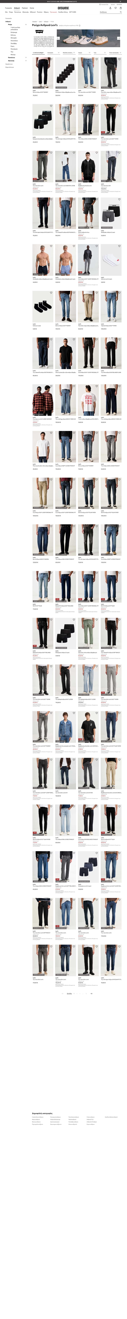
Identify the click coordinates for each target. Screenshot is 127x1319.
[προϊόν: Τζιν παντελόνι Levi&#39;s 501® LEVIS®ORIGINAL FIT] (42, 773)
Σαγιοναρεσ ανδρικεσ (55, 1124)
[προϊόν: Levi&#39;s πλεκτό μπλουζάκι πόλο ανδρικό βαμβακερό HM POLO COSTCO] (65, 353)
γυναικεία (8, 8)
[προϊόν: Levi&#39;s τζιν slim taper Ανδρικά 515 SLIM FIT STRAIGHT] (65, 120)
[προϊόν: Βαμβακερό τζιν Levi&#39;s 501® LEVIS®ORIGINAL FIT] (111, 867)
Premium (39, 12)
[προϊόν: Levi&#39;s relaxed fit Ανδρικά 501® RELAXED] (65, 587)
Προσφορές (53, 12)
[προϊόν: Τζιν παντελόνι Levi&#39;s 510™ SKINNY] (42, 727)
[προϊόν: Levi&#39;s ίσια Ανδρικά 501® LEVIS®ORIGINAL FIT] (88, 260)
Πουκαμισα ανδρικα (55, 1117)
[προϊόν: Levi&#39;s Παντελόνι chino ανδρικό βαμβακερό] (88, 633)
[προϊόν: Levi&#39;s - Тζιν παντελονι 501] (111, 166)
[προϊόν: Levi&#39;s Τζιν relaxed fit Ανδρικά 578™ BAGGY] (111, 633)
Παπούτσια (17, 12)
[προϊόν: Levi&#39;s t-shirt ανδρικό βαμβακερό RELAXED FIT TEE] (88, 400)
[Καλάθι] (121, 8)
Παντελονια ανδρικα (74, 1117)
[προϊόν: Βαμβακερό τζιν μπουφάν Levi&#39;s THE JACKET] (65, 727)
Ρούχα (11, 12)
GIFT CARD (72, 12)
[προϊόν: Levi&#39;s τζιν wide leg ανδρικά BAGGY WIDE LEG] (65, 400)
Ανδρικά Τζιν (90, 1119)
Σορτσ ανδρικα (90, 1124)
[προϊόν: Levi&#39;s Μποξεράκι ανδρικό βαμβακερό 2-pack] (42, 260)
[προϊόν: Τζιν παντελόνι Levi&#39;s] (42, 166)
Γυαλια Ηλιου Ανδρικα (37, 1117)
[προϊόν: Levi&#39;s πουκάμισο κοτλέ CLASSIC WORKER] (42, 400)
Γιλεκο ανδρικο (90, 1117)
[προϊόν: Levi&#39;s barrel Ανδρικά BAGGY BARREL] (42, 540)
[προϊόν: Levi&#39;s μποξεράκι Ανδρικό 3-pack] (65, 633)
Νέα (6, 12)
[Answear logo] (63, 8)
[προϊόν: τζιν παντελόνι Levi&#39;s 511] (65, 773)
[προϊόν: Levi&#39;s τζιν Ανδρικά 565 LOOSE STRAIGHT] (88, 120)
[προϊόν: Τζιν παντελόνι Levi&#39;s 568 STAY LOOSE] (65, 166)
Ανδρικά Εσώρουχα (55, 1119)
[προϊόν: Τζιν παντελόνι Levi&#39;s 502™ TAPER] (88, 73)
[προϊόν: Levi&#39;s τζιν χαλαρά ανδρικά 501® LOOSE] (65, 680)
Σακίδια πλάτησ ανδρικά (111, 1117)
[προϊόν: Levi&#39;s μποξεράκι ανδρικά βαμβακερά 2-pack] (65, 260)
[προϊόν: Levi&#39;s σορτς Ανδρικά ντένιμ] (88, 213)
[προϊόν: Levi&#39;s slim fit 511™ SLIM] (42, 587)
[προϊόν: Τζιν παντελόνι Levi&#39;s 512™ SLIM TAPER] (111, 727)
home (32, 8)
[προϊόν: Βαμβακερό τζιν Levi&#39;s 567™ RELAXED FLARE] (65, 867)
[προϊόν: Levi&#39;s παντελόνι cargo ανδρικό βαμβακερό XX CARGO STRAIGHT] (111, 73)
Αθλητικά (33, 12)
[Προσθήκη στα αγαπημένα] (51, 59)
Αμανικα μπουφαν (54, 1121)
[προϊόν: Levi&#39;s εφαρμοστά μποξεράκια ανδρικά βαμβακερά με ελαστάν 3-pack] (42, 120)
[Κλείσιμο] (120, 1)
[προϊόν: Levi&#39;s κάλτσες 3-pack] (42, 306)
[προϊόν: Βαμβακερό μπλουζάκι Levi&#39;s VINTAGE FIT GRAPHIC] (88, 727)
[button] (38, 53)
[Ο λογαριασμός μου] (110, 8)
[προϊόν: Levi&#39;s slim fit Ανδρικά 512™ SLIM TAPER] (88, 493)
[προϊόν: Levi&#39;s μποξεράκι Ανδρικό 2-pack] (111, 213)
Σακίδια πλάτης (63, 12)
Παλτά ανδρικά (72, 1119)
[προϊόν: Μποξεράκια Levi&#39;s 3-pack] (88, 867)
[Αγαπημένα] (115, 8)
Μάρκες (46, 12)
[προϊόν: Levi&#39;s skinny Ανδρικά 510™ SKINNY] (42, 73)
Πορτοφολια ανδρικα (37, 1124)
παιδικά (25, 8)
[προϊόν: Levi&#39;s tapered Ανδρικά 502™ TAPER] (111, 306)
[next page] (91, 994)
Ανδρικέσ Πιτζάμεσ (92, 1121)
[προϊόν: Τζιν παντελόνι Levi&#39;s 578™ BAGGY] (42, 914)
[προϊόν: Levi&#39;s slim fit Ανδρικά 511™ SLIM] (111, 587)
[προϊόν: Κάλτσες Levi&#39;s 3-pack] (111, 260)
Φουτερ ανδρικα (36, 1121)
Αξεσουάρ (25, 12)
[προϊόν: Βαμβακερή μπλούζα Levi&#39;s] (88, 166)
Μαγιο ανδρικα (36, 1119)
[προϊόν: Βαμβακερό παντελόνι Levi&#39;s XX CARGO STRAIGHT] (111, 773)
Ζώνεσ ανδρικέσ (73, 1124)
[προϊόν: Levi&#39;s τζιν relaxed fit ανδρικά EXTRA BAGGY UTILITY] (65, 213)
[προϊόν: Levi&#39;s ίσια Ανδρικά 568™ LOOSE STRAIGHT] (65, 447)
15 (86, 993)
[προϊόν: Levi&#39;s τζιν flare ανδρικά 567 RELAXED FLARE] (111, 353)
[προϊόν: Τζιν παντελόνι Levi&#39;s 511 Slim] (88, 773)
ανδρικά (17, 8)
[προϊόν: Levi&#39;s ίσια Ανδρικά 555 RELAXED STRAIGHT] (88, 820)
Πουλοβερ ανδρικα (73, 1121)
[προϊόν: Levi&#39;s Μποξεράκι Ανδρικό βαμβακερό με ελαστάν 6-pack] (65, 73)
